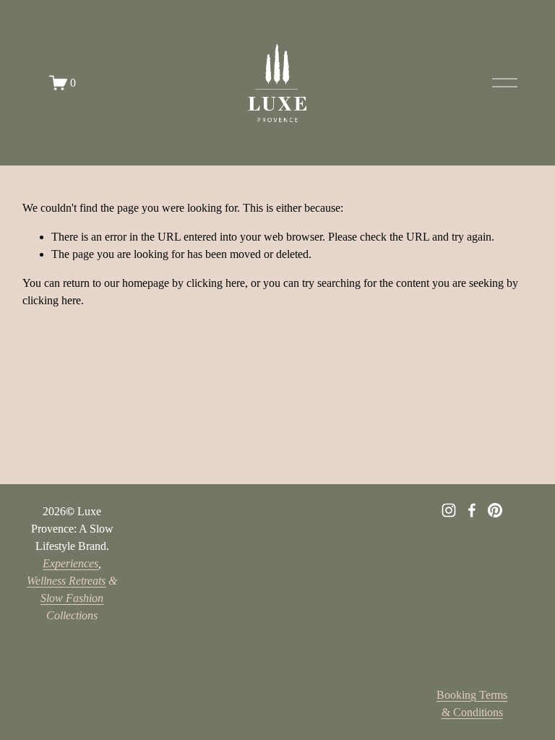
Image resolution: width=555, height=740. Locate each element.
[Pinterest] (495, 510)
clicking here (215, 283)
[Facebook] (472, 510)
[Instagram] (449, 510)
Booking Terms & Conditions (471, 703)
